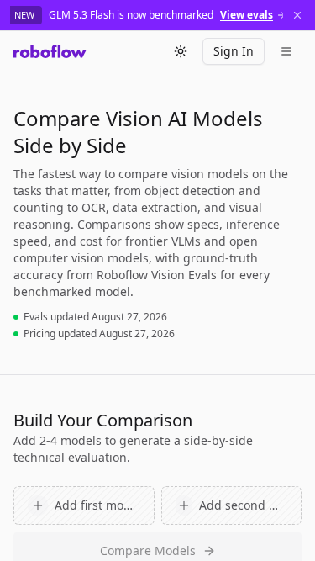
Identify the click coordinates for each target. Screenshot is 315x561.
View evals (246, 15)
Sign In (233, 51)
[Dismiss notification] (297, 15)
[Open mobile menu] (286, 51)
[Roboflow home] (50, 51)
